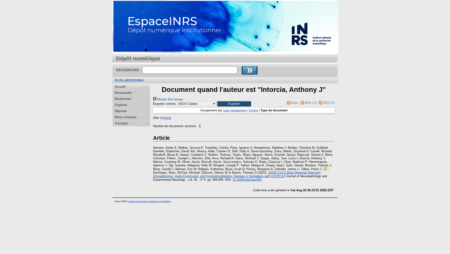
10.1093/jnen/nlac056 (246, 179)
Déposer (121, 111)
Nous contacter (126, 117)
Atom (294, 103)
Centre (253, 110)
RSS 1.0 (310, 103)
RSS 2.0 (328, 103)
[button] (234, 103)
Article (166, 118)
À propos (121, 123)
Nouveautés (123, 92)
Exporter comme (164, 104)
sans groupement (235, 110)
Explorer (121, 105)
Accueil (120, 86)
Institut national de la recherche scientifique (149, 201)
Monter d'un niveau (169, 99)
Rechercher (123, 99)
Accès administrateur (129, 80)
